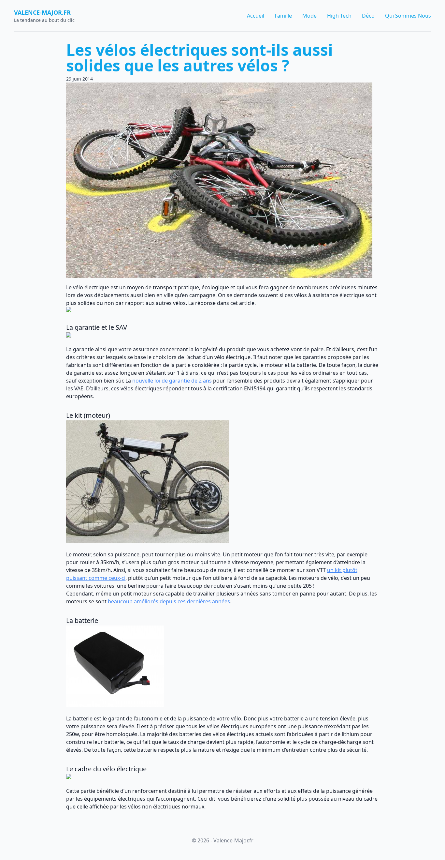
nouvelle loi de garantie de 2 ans (172, 380)
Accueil (255, 15)
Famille (283, 15)
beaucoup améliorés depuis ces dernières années (169, 601)
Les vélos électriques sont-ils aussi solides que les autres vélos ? (199, 57)
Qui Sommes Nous (408, 15)
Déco (368, 15)
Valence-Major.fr (42, 12)
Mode (309, 15)
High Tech (339, 15)
